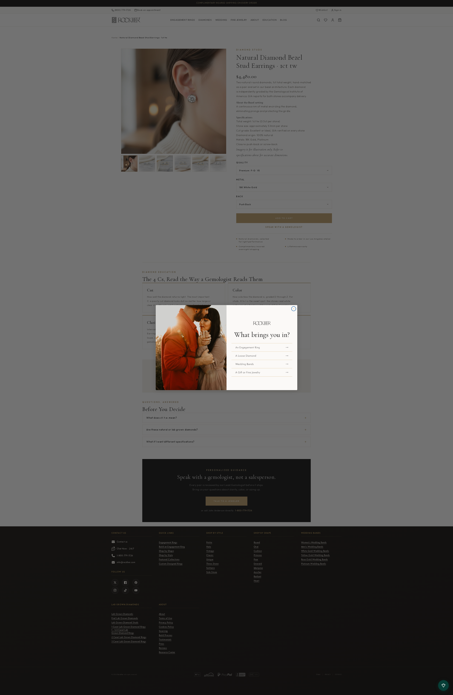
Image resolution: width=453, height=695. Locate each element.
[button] (262, 347)
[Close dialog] (293, 308)
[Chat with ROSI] (443, 685)
